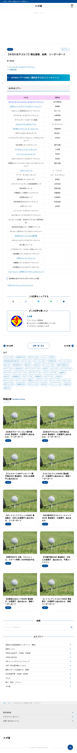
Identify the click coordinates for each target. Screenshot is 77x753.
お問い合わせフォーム (11, 721)
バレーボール (40, 361)
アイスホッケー (35, 372)
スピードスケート (20, 372)
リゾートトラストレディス (26, 154)
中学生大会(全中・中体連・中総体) (18, 653)
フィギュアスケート (33, 368)
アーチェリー (42, 380)
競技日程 (21, 357)
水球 (46, 368)
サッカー (9, 357)
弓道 (59, 376)
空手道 (19, 368)
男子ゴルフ (9, 384)
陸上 (7, 365)
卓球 (44, 384)
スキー (7, 372)
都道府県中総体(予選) (12, 361)
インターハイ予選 (48, 357)
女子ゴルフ (33, 357)
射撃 (31, 380)
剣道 (7, 388)
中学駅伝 (52, 361)
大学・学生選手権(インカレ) (16, 665)
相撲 (62, 372)
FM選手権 (12, 69)
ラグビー (27, 361)
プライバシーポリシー (11, 717)
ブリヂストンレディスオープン (26, 149)
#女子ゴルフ (65, 49)
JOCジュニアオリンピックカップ (18, 661)
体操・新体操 (63, 365)
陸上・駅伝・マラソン (14, 682)
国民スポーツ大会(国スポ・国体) (17, 670)
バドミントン (56, 384)
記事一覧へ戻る (38, 346)
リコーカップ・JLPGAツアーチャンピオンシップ (26, 272)
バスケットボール (50, 372)
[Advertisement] (38, 28)
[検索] (71, 627)
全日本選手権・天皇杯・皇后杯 (17, 674)
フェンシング (55, 380)
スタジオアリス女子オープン (26, 124)
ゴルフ (10, 49)
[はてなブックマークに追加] (38, 301)
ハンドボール (66, 368)
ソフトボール (65, 361)
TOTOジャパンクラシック (26, 258)
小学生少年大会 (11, 657)
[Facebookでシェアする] (26, 301)
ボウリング (9, 380)
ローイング (28, 376)
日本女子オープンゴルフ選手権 (26, 236)
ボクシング (33, 384)
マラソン (8, 368)
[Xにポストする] (13, 301)
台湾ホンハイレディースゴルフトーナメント (26, 106)
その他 (8, 686)
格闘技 (39, 376)
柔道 (67, 384)
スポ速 (38, 6)
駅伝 (28, 365)
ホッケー (49, 376)
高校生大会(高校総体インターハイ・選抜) (20, 645)
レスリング (21, 380)
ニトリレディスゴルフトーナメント (22, 67)
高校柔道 (16, 376)
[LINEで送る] (51, 301)
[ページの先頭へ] (70, 747)
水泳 (37, 365)
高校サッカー (10, 649)
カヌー (66, 380)
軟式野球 (17, 365)
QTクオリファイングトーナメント (21, 285)
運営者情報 (7, 712)
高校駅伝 (21, 384)
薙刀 (7, 376)
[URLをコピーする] (63, 301)
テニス (55, 368)
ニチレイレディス (26, 170)
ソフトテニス (49, 365)
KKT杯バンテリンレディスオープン (26, 129)
